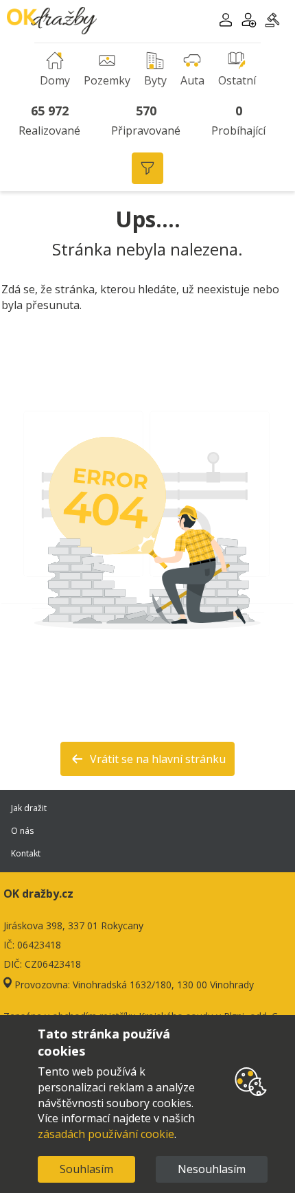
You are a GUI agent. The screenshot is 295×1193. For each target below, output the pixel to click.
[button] (225, 21)
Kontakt (25, 853)
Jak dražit (29, 808)
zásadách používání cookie (106, 1133)
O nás (22, 831)
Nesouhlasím (212, 1169)
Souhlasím (86, 1169)
